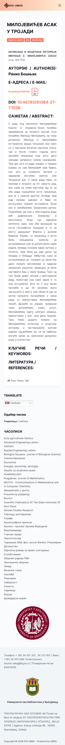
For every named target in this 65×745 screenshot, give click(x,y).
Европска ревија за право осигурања (26, 550)
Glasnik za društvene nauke (19, 470)
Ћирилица (10, 421)
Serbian (15, 403)
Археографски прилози (18, 522)
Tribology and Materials (17, 514)
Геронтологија (12, 538)
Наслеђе (9, 574)
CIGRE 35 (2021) (15, 40)
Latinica (23, 421)
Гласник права (12, 534)
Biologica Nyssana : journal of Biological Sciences (32, 454)
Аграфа (8, 518)
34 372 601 (44, 655)
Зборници (37, 40)
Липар (7, 566)
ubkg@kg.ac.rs (21, 663)
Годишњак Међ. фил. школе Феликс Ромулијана (32, 542)
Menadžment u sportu (16, 490)
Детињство (11, 546)
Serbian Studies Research (18, 510)
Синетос (9, 586)
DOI (27, 40)
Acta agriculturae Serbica (18, 438)
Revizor (8, 498)
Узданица (9, 590)
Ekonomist (10, 462)
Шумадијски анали (15, 598)
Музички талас (13, 570)
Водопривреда (12, 530)
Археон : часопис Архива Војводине (25, 526)
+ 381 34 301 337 (25, 655)
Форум (8, 594)
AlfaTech (9, 446)
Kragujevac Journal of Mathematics (24, 478)
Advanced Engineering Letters (21, 442)
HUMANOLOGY (13, 474)
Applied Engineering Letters (20, 450)
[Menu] (59, 5)
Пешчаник (10, 578)
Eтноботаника (12, 554)
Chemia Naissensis (14, 458)
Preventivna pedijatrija (16, 494)
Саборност (10, 582)
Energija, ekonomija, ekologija (21, 466)
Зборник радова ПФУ (16, 558)
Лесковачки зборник (16, 562)
